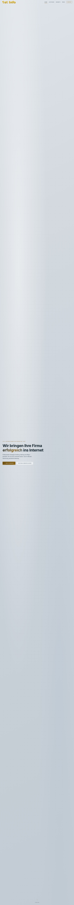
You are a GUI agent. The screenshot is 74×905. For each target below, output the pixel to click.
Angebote (58, 2)
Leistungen (51, 2)
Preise (63, 2)
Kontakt (69, 2)
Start (46, 2)
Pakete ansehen (10, 463)
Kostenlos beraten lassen (24, 463)
